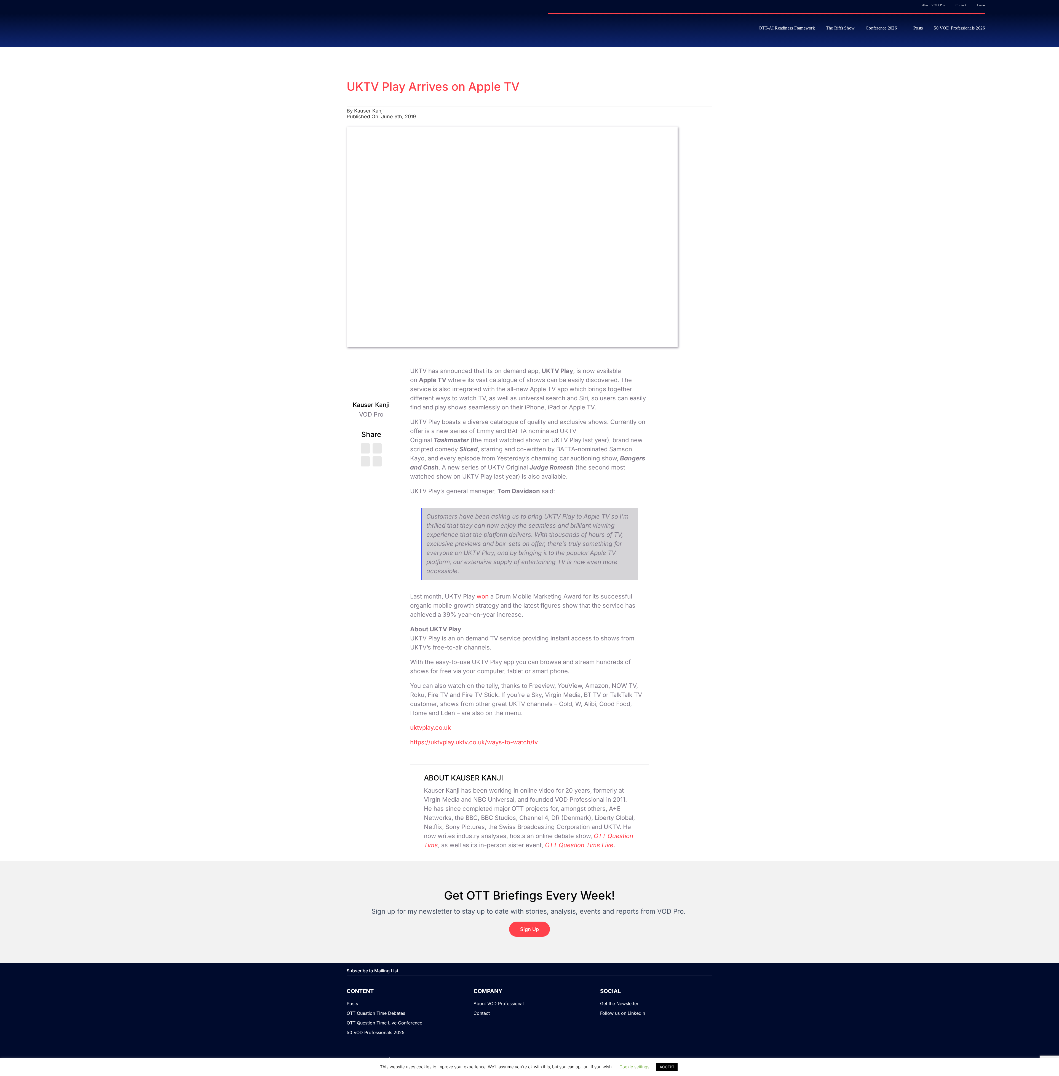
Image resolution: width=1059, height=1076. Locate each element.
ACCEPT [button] (667, 1067)
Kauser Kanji (369, 111)
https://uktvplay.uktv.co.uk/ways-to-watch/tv (474, 742)
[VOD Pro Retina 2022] (122, 27)
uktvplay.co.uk (430, 727)
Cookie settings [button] (634, 1066)
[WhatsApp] (365, 461)
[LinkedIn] (377, 448)
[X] (365, 448)
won (483, 596)
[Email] (377, 461)
